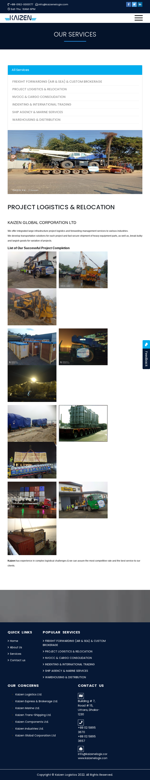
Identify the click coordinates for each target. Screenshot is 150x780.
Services (15, 654)
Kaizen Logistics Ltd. (28, 694)
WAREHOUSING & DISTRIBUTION (36, 119)
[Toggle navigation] (139, 19)
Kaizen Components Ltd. (32, 722)
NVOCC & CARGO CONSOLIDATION (38, 97)
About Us (16, 647)
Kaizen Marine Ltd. (27, 708)
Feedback (146, 359)
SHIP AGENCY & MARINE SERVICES (37, 112)
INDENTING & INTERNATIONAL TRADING (41, 104)
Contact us (17, 660)
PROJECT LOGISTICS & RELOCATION (39, 89)
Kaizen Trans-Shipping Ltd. (33, 715)
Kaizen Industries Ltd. (29, 729)
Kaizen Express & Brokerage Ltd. (36, 701)
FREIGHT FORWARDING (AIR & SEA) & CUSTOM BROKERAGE (57, 81)
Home (14, 641)
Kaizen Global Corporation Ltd (35, 735)
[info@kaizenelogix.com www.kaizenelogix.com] (92, 745)
